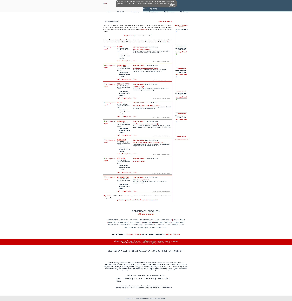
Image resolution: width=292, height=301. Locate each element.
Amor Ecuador (123, 222)
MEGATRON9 (121, 65)
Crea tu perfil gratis (181, 52)
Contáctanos (164, 286)
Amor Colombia (166, 220)
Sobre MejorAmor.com (131, 286)
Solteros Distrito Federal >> (165, 21)
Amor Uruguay (143, 227)
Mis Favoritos (169, 12)
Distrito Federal (125, 50)
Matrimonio (162, 278)
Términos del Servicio (122, 288)
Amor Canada (145, 220)
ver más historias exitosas (181, 139)
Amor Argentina (112, 220)
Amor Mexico (125, 225)
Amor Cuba (112, 222)
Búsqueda (135, 12)
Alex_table (121, 158)
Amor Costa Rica (179, 220)
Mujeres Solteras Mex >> (122, 40)
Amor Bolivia (123, 220)
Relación (150, 278)
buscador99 (121, 140)
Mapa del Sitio (150, 288)
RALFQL (119, 102)
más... (165, 227)
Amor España (148, 222)
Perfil (118, 61)
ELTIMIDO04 (121, 121)
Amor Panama (150, 225)
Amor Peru (160, 225)
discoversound (123, 177)
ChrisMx (120, 47)
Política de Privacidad (137, 288)
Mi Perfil (120, 12)
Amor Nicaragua (137, 225)
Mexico (119, 51)
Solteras (177, 234)
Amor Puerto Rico (172, 225)
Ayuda (158, 288)
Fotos (124, 61)
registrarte (143, 29)
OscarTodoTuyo (123, 84)
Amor (118, 278)
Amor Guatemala (177, 222)
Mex (118, 50)
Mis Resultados (152, 12)
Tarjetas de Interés (124, 56)
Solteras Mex (165, 42)
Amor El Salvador (136, 222)
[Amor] (105, 3)
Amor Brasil (134, 220)
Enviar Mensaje (123, 54)
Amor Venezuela (155, 227)
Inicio (109, 12)
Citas (118, 281)
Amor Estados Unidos (162, 222)
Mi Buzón (184, 12)
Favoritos (121, 58)
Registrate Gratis (129, 36)
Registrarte (107, 196)
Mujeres (138, 234)
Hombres (129, 234)
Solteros (169, 234)
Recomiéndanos (167, 288)
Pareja (128, 278)
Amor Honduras (113, 225)
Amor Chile (155, 220)
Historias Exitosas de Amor (149, 286)
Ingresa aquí (154, 9)
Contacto (138, 278)
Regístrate (126, 243)
